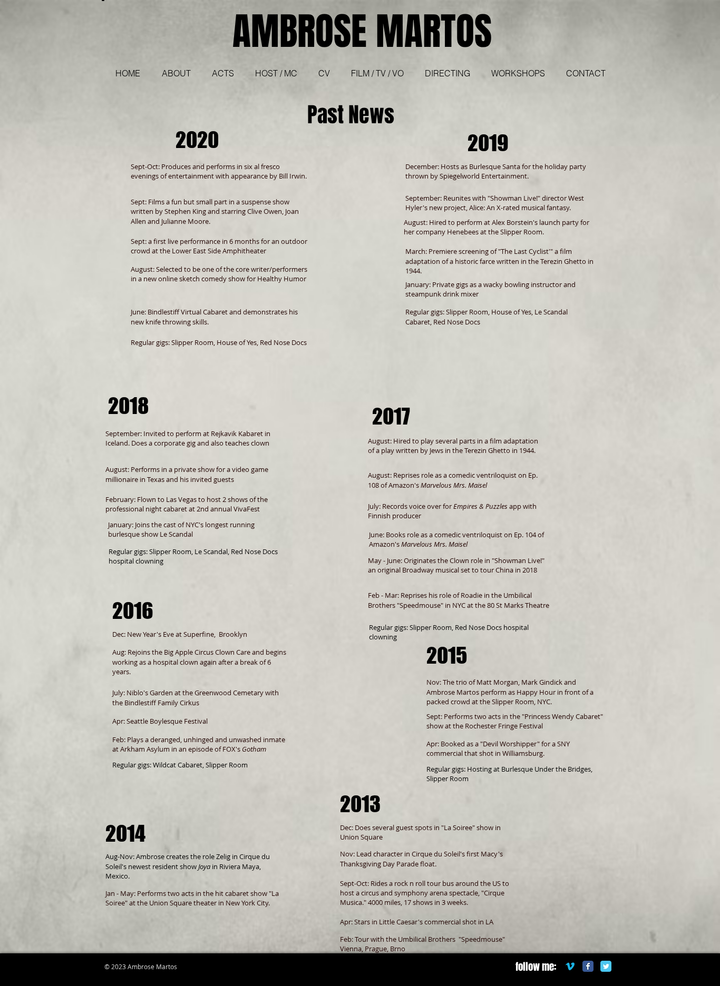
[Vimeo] (570, 966)
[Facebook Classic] (587, 966)
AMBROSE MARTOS (362, 32)
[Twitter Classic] (605, 966)
